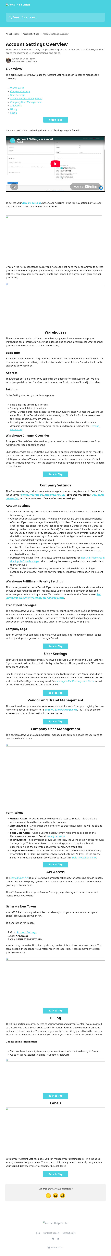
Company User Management (26, 102)
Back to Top (55, 474)
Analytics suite (56, 836)
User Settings (17, 95)
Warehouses (17, 87)
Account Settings (31, 33)
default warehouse (54, 494)
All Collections (12, 33)
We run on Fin (57, 1247)
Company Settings (20, 91)
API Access (16, 105)
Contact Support (51, 1232)
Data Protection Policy (84, 857)
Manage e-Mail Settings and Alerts (75, 681)
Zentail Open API (19, 877)
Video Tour (55, 119)
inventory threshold (32, 494)
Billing (13, 109)
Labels (13, 112)
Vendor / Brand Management (26, 98)
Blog (38, 1232)
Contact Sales (69, 1232)
